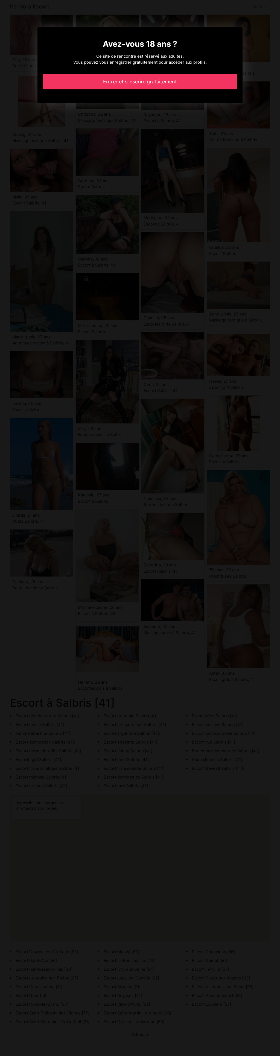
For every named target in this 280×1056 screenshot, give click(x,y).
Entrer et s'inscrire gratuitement (140, 81)
